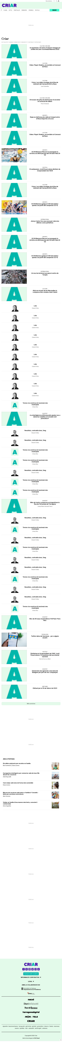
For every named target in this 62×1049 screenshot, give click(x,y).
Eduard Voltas (35, 432)
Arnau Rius (35, 406)
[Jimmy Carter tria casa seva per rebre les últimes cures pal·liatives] (14, 225)
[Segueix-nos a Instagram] (29, 969)
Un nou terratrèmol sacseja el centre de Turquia (44, 274)
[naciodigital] (31, 999)
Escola (37, 10)
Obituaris (45, 686)
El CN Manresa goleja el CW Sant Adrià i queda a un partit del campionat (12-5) (45, 204)
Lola (35, 306)
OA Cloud (36, 1038)
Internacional (45, 219)
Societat (44, 413)
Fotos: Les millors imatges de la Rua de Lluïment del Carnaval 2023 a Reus (45, 83)
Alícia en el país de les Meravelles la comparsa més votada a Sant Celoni (45, 291)
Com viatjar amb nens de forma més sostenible (18, 783)
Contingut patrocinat (34, 42)
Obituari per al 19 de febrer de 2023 (45, 688)
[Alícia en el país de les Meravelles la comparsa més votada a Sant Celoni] (14, 294)
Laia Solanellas (45, 86)
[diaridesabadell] (31, 1004)
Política (45, 167)
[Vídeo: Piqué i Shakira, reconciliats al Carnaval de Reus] (14, 69)
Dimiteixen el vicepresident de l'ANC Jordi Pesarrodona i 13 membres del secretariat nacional (45, 655)
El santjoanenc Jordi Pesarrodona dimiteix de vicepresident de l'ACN (45, 170)
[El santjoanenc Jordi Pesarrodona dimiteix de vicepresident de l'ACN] (14, 173)
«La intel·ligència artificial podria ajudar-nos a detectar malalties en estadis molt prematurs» (45, 416)
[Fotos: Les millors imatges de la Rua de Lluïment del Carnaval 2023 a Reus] (14, 86)
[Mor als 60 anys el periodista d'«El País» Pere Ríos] (14, 622)
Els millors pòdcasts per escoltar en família (17, 763)
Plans (5, 10)
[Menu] (1, 10)
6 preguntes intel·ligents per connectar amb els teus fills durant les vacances (21, 773)
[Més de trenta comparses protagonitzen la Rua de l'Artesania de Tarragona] (14, 506)
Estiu (10, 10)
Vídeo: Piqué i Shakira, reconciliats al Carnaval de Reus (44, 65)
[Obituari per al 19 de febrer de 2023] (14, 692)
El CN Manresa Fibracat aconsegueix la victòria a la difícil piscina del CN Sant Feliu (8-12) (44, 153)
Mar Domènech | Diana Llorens (11, 765)
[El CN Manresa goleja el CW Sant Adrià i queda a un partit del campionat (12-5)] (14, 207)
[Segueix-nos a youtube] (35, 969)
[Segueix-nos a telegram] (32, 969)
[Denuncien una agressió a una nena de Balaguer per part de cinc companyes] (14, 674)
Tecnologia (44, 634)
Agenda (11, 42)
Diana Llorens (6, 785)
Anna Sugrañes (7, 806)
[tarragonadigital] (31, 1012)
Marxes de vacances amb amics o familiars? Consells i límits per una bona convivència (20, 793)
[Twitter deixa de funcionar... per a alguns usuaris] (14, 640)
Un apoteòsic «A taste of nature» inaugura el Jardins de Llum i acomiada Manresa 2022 (45, 48)
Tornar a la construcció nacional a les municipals (35, 403)
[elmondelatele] (31, 1017)
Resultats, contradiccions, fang (35, 430)
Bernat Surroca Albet (44, 659)
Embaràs (24, 10)
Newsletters (49, 1)
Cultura (44, 63)
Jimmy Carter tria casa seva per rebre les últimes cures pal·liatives (45, 222)
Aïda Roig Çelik (7, 776)
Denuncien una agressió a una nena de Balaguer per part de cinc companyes (45, 671)
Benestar (17, 42)
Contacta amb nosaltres (31, 974)
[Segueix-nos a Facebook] (23, 969)
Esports (45, 115)
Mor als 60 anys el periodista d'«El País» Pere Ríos (44, 619)
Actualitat (5, 42)
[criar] (31, 1021)
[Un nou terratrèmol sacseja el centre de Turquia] (14, 277)
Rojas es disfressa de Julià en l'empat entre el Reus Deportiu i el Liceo (45, 118)
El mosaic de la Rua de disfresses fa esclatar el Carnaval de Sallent (45, 100)
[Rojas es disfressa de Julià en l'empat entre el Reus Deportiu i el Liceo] (14, 121)
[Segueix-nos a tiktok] (38, 969)
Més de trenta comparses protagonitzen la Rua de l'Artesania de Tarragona (44, 503)
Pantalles (17, 10)
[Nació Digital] (8, 4)
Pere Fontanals (45, 103)
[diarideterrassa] (31, 1008)
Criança (31, 10)
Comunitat (24, 42)
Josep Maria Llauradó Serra (45, 506)
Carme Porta (35, 308)
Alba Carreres (6, 796)
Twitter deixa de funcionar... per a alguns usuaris (45, 637)
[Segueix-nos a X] (26, 969)
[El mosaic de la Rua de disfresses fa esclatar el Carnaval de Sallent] (14, 103)
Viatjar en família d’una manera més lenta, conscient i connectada (20, 803)
